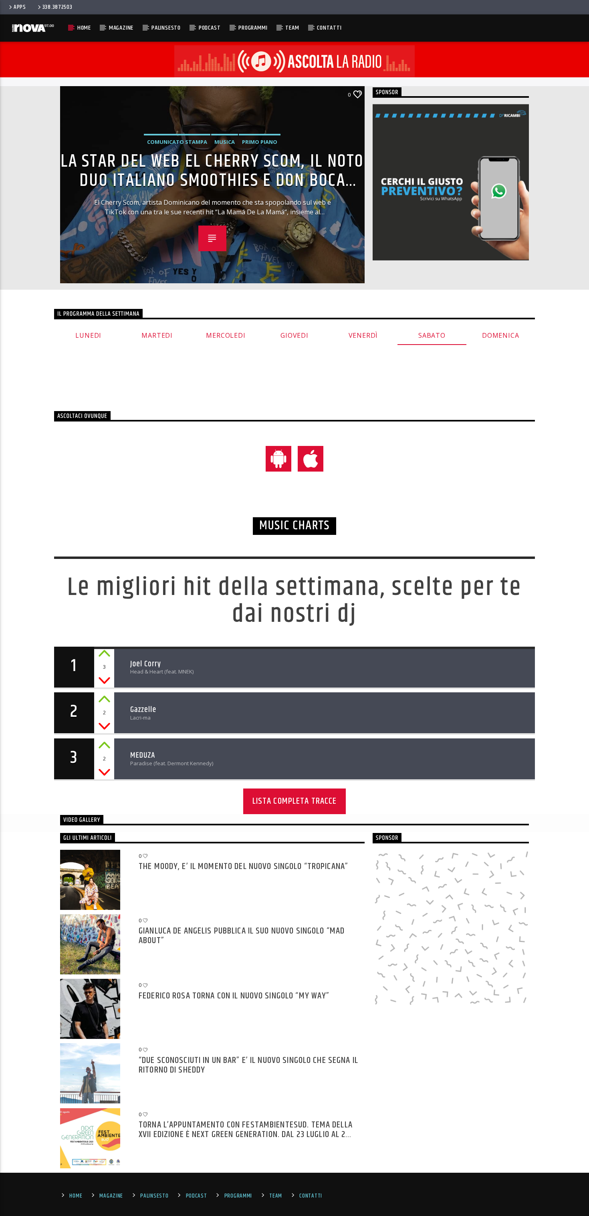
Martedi (157, 335)
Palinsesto (166, 28)
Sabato (432, 335)
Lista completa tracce (294, 801)
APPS (20, 7)
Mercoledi (225, 335)
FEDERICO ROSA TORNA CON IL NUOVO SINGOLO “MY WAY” (234, 997)
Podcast (210, 28)
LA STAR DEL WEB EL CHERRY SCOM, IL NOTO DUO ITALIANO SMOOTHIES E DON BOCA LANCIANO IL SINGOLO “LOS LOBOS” (212, 170)
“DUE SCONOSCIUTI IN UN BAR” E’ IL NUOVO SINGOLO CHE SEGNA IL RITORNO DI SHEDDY (248, 1065)
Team (292, 28)
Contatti (329, 28)
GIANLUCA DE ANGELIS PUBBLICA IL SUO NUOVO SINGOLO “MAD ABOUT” (242, 935)
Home (84, 28)
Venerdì (363, 335)
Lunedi (88, 335)
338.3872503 (57, 7)
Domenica (500, 335)
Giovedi (294, 335)
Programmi (252, 28)
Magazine (121, 28)
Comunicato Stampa (177, 141)
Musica (224, 141)
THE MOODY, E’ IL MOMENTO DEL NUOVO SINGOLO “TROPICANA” (243, 867)
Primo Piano (259, 141)
